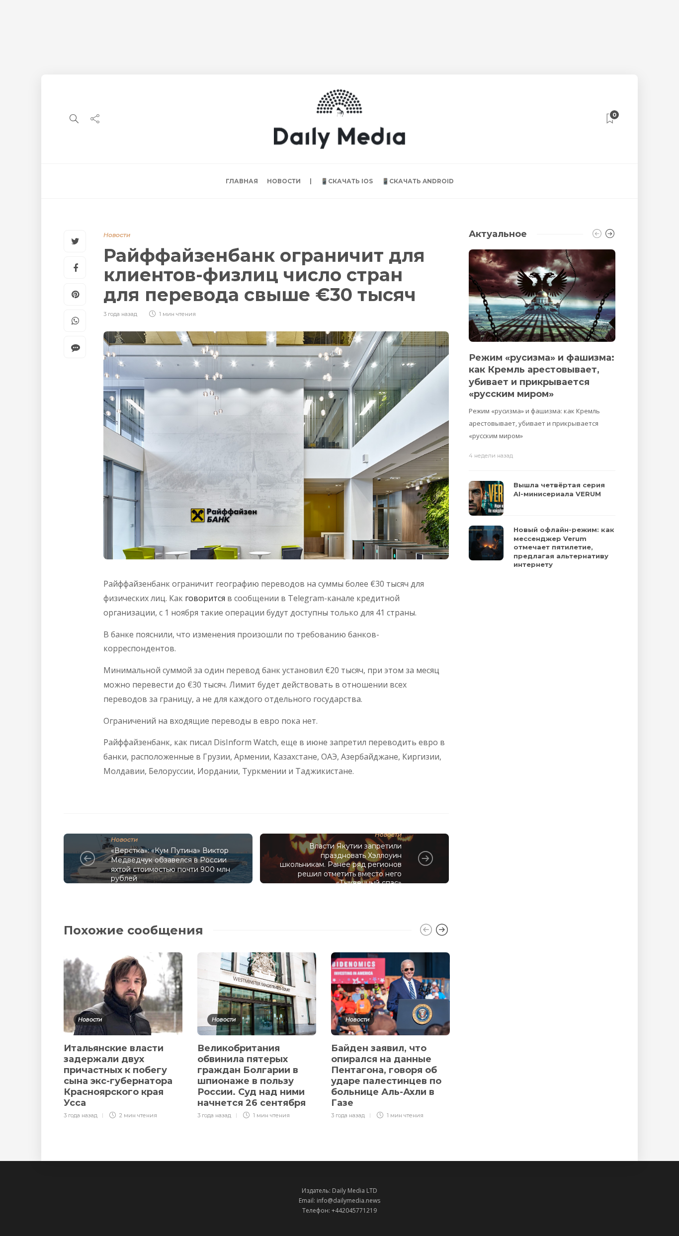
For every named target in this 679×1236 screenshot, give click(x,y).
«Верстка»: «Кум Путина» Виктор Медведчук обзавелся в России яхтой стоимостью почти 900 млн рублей (170, 864)
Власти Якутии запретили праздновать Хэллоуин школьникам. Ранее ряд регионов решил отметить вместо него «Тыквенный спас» (341, 864)
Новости (284, 181)
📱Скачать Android (418, 181)
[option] (123, 1034)
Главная (242, 181)
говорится (205, 598)
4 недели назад (491, 455)
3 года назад (120, 313)
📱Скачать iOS (347, 181)
